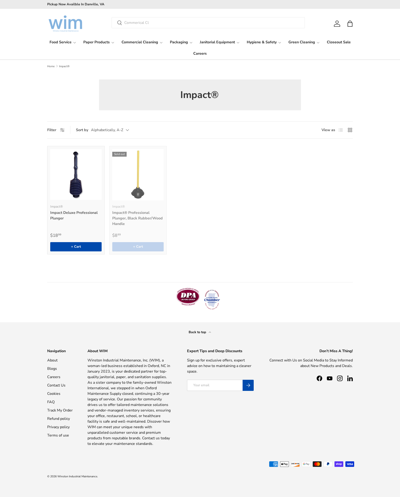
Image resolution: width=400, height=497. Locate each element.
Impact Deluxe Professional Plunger (74, 215)
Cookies (53, 393)
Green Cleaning (301, 42)
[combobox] (208, 22)
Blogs (52, 368)
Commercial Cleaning (140, 42)
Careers (200, 53)
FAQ (51, 402)
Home (51, 66)
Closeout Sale (339, 42)
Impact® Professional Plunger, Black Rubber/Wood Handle (137, 218)
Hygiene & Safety (262, 42)
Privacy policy (58, 427)
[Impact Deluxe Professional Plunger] (76, 174)
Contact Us (56, 385)
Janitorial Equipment (217, 42)
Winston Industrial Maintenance (77, 476)
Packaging (179, 42)
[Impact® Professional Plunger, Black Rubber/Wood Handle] (138, 174)
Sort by (82, 130)
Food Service (61, 42)
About (52, 360)
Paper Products (96, 42)
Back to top (198, 332)
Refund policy (58, 418)
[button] (350, 24)
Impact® (64, 66)
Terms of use (58, 435)
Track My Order (60, 410)
